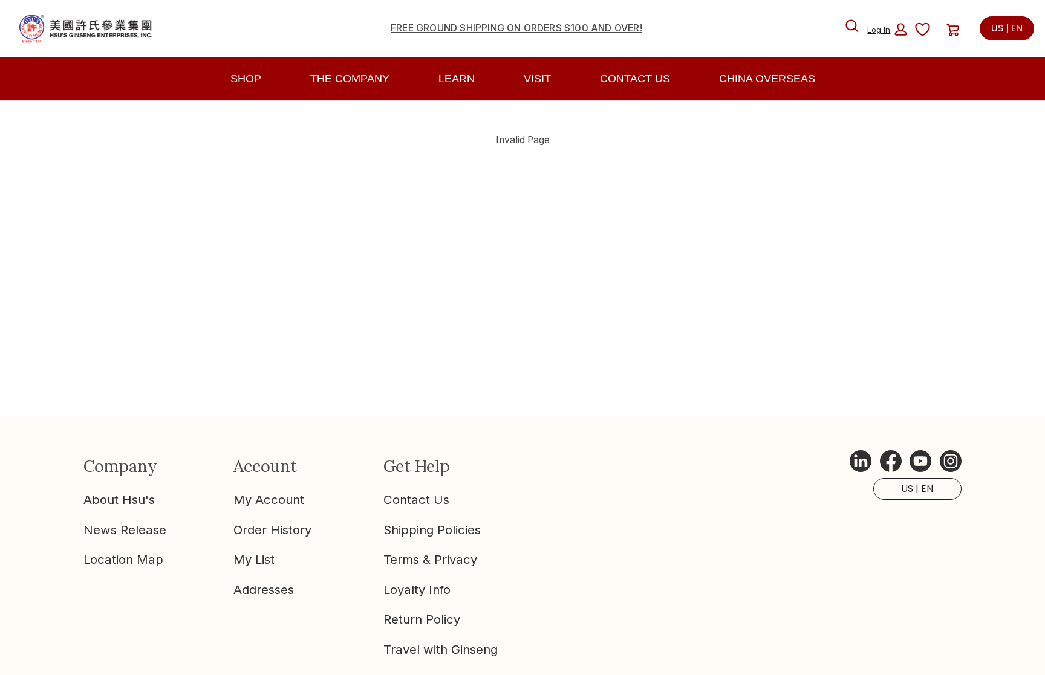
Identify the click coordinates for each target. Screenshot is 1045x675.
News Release (124, 529)
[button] (887, 29)
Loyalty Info (417, 589)
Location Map (123, 559)
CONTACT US (635, 79)
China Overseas (767, 79)
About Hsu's (119, 499)
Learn (456, 79)
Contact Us (416, 499)
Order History (272, 529)
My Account (268, 499)
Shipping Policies (432, 529)
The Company (349, 79)
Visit (537, 79)
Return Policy (421, 619)
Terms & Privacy (430, 559)
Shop (245, 79)
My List (254, 559)
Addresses (263, 589)
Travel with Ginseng (440, 649)
